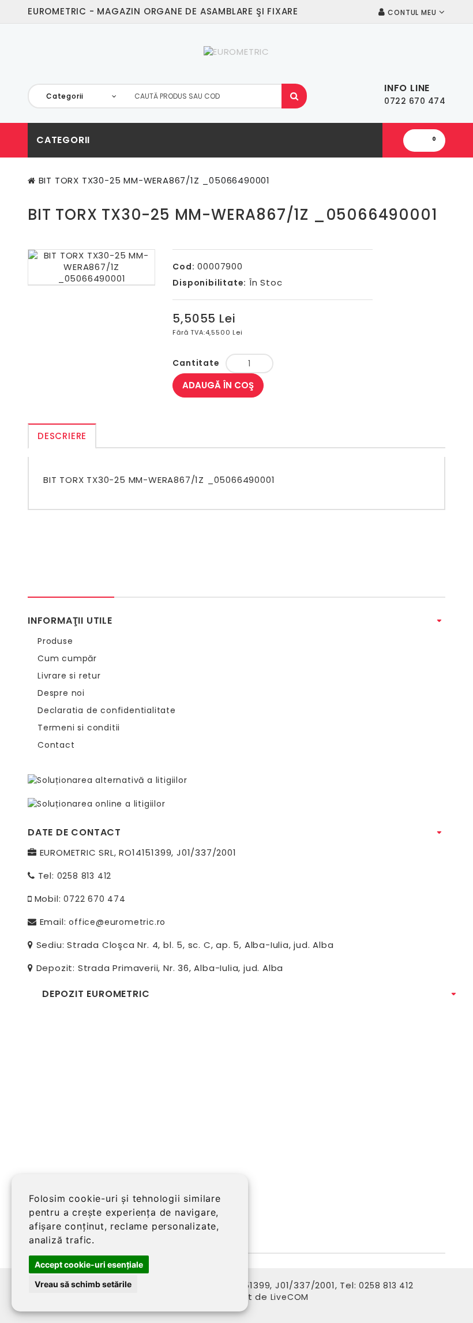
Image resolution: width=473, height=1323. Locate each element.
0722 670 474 (94, 899)
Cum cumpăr (67, 658)
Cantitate (195, 363)
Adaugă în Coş (218, 385)
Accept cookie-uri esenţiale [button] (89, 1264)
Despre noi (61, 693)
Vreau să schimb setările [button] (83, 1284)
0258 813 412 (84, 876)
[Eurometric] (236, 52)
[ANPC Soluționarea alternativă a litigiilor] (107, 779)
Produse (55, 641)
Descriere (62, 436)
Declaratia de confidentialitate (106, 710)
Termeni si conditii (78, 727)
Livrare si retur (69, 675)
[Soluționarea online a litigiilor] (97, 803)
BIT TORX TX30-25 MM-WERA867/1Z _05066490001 (154, 180)
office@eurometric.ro (117, 922)
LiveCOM (290, 1297)
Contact (56, 745)
